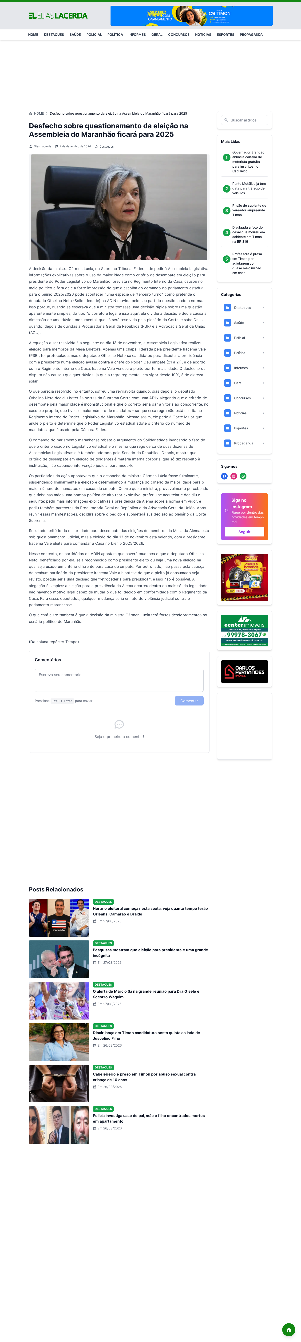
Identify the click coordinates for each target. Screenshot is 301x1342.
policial (94, 34)
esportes (225, 34)
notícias (203, 34)
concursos (179, 34)
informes (137, 34)
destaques (54, 34)
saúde (75, 34)
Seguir (244, 531)
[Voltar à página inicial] (288, 1329)
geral (156, 34)
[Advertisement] (150, 73)
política (115, 34)
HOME (33, 34)
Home (39, 113)
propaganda (251, 34)
